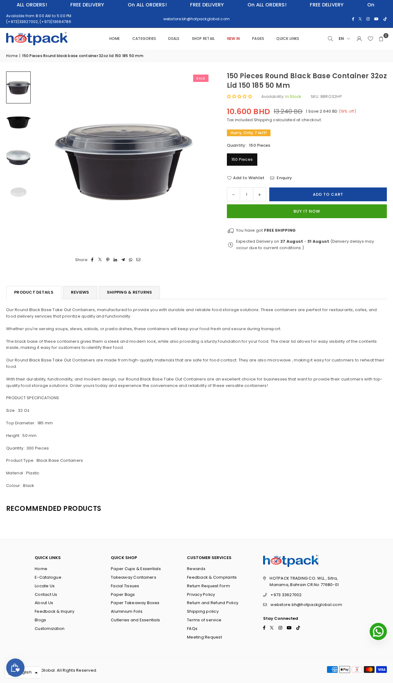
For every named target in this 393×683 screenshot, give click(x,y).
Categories (144, 38)
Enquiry (284, 178)
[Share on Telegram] (123, 260)
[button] (381, 38)
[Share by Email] (138, 260)
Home (114, 38)
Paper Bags (123, 594)
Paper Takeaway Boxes (135, 603)
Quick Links (287, 38)
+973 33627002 (286, 595)
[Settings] (359, 38)
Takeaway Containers (133, 577)
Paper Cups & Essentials (136, 569)
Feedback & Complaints (212, 577)
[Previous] (46, 160)
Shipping (263, 120)
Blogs (40, 620)
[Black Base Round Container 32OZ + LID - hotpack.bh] (18, 87)
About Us (44, 603)
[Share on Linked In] (115, 260)
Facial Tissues (125, 586)
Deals (173, 38)
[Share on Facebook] (92, 260)
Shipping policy (203, 611)
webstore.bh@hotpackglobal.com (306, 605)
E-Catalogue (48, 577)
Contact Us (46, 594)
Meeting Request (204, 637)
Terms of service (204, 620)
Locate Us (45, 586)
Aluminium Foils (126, 611)
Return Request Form (208, 586)
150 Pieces (242, 159)
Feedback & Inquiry (55, 611)
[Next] (199, 160)
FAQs (192, 628)
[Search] (330, 38)
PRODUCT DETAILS (33, 292)
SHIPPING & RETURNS (129, 292)
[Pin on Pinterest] (108, 260)
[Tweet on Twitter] (100, 260)
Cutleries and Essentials (135, 620)
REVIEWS (80, 292)
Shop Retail (203, 38)
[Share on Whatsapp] (131, 260)
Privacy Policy (201, 594)
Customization (49, 628)
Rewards (196, 569)
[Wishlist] (370, 38)
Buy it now (307, 211)
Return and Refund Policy (212, 603)
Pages (258, 38)
